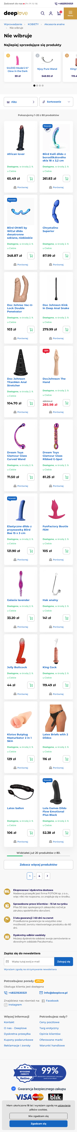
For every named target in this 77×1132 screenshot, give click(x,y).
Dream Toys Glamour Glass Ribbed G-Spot (52, 456)
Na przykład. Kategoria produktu (34, 42)
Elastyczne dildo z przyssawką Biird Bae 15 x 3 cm (19, 530)
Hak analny (50, 600)
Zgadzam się (38, 1123)
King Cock (50, 667)
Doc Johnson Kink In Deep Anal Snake (56, 306)
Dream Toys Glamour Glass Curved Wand (17, 456)
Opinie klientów (50, 1033)
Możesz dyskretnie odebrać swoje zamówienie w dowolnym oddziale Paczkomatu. (41, 940)
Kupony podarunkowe (18, 1039)
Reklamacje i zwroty (17, 1045)
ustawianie (64, 1105)
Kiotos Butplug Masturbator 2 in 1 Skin (19, 738)
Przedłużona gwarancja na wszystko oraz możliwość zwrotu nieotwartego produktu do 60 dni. (42, 924)
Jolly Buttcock (17, 667)
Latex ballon (15, 808)
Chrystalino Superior (50, 229)
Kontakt (9, 1022)
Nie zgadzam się (38, 1116)
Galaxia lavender (18, 600)
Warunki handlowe (52, 1045)
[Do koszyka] (30, 178)
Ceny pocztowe (49, 1022)
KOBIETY (33, 24)
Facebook (52, 1000)
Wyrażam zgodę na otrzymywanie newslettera (30, 969)
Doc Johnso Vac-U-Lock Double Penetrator (20, 308)
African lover (16, 154)
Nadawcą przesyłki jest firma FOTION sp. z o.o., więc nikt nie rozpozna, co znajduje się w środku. (41, 895)
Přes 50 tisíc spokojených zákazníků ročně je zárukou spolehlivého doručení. (39, 909)
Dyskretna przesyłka (17, 1033)
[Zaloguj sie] (51, 13)
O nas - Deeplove (15, 1028)
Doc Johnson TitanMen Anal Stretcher (17, 382)
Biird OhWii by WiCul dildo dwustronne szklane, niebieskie (20, 232)
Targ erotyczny (49, 1028)
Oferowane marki (51, 1039)
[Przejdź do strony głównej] (16, 13)
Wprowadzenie (13, 24)
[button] (43, 13)
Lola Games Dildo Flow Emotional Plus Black (55, 811)
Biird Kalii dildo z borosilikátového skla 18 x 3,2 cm (54, 157)
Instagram (15, 1004)
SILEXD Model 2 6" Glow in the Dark (18, 69)
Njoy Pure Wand (47, 68)
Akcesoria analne (54, 24)
